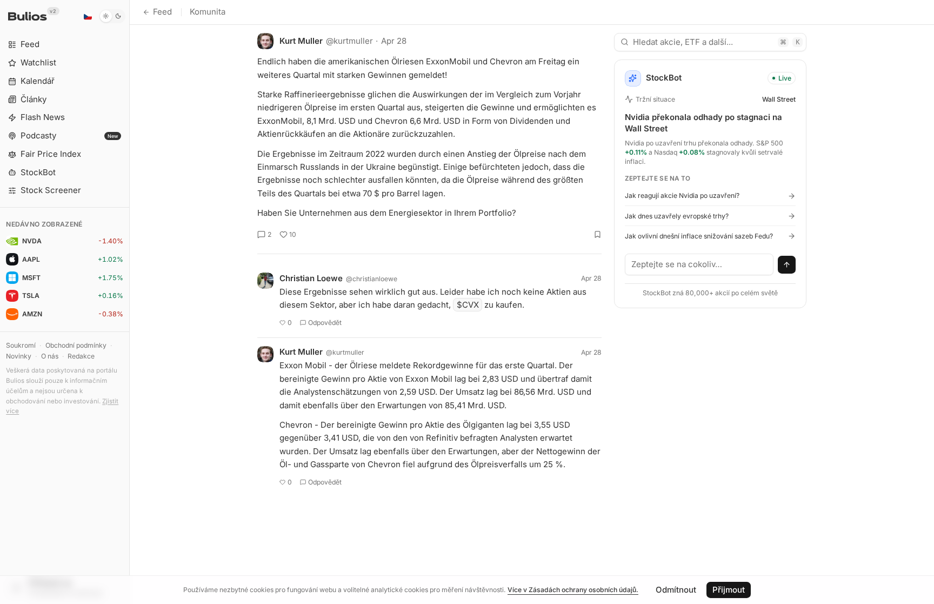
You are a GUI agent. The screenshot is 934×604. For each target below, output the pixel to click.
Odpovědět (325, 322)
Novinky (18, 356)
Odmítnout (676, 590)
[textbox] (699, 264)
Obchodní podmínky (75, 345)
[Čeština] (88, 16)
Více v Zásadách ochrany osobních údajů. (573, 590)
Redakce (81, 356)
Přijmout (728, 590)
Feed (162, 11)
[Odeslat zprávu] (787, 265)
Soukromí (21, 345)
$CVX (468, 305)
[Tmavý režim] (112, 16)
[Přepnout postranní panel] (129, 302)
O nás (49, 356)
